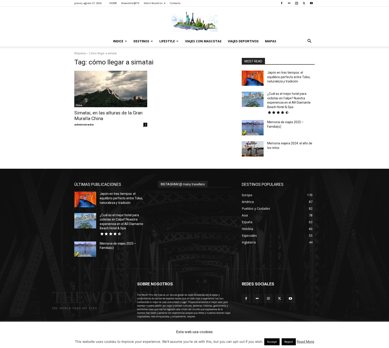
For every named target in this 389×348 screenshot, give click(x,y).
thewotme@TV (130, 3)
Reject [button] (288, 341)
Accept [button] (272, 341)
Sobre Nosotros (153, 3)
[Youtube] (311, 3)
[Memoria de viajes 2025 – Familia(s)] (253, 127)
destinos (141, 41)
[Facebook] (281, 3)
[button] (309, 41)
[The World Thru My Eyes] (194, 21)
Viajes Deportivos (243, 41)
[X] (304, 3)
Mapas (270, 41)
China (79, 105)
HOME (113, 3)
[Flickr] (289, 3)
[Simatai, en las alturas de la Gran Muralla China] (110, 89)
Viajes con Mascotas (203, 41)
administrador (84, 124)
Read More (305, 341)
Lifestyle (167, 41)
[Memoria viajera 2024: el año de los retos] (253, 149)
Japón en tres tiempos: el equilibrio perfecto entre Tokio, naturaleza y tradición (288, 77)
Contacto (175, 3)
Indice (118, 41)
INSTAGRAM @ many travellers (183, 184)
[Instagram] (296, 3)
